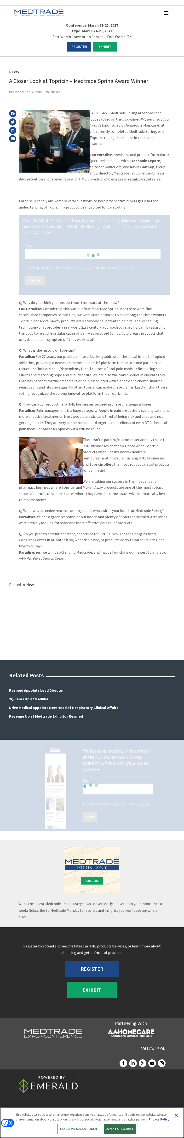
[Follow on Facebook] (123, 1063)
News (14, 72)
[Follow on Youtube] (152, 1063)
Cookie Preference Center (78, 1129)
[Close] (176, 1115)
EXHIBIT (105, 46)
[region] (92, 1123)
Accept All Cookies (119, 1129)
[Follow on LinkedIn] (133, 1063)
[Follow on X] (142, 1063)
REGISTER (79, 46)
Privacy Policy (159, 1119)
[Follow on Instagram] (162, 1063)
